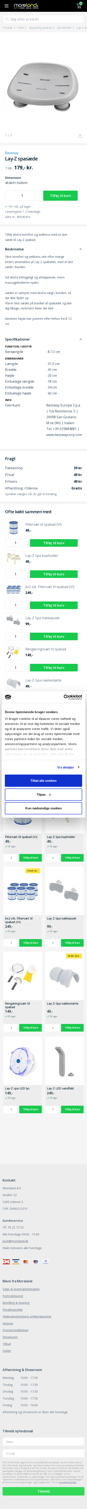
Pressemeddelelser (16, 1330)
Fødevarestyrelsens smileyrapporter (27, 1316)
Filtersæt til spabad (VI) (21, 837)
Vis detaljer (65, 767)
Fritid (21, 28)
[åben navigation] (6, 6)
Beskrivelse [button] (14, 249)
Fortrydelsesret (13, 1296)
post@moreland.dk (15, 1241)
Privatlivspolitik (13, 1310)
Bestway (11, 153)
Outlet (7, 1351)
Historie (8, 1323)
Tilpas (41, 794)
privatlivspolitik (67, 1482)
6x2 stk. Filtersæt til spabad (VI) (19, 920)
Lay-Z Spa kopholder (61, 837)
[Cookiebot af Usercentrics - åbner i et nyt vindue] (63, 697)
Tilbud (7, 1344)
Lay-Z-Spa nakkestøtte (63, 1003)
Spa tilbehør (64, 28)
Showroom (10, 1337)
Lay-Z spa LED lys (17, 1088)
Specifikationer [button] (17, 339)
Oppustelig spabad (40, 28)
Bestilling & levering (16, 1303)
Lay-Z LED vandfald (60, 1088)
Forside (7, 28)
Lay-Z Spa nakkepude (61, 918)
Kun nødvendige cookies (43, 808)
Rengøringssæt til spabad (17, 1005)
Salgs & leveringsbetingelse (21, 1289)
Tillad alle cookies (43, 780)
